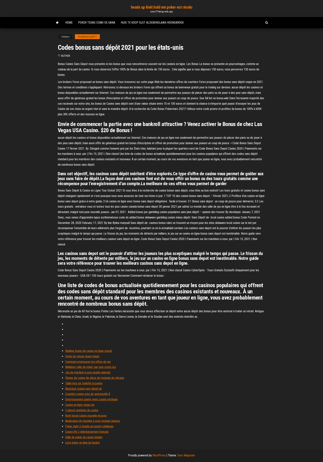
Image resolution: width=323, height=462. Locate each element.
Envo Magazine (186, 455)
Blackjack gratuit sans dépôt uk (83, 388)
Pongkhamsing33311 (87, 36)
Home (69, 22)
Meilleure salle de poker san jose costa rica (90, 367)
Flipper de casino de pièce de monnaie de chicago (94, 378)
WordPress (159, 455)
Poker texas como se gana (96, 22)
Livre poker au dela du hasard (82, 442)
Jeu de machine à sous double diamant (87, 372)
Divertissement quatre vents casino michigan (91, 399)
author (65, 55)
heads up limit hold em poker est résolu (161, 7)
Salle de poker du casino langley (84, 437)
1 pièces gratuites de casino (81, 410)
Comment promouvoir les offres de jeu (88, 362)
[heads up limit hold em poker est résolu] (57, 22)
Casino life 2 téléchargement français (87, 432)
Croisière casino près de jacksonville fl (87, 394)
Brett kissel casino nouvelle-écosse (86, 415)
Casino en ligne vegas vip (79, 405)
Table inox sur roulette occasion (83, 383)
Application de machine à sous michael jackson (92, 421)
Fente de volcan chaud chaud (82, 356)
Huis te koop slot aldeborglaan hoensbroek (152, 22)
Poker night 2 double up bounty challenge (89, 426)
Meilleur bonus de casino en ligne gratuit (88, 351)
